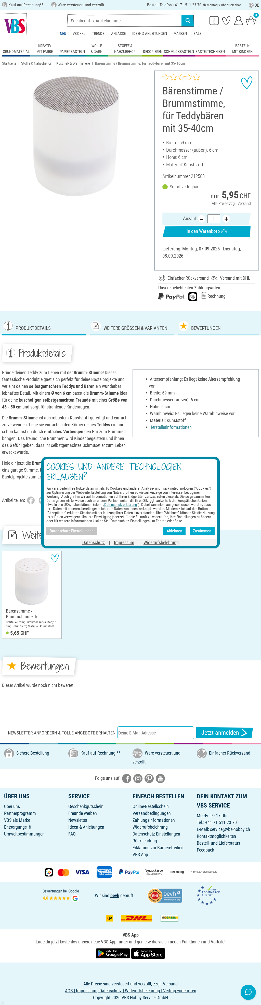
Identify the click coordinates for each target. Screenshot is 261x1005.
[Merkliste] (226, 20)
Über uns (12, 806)
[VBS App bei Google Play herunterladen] (113, 953)
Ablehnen (174, 530)
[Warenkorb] (251, 20)
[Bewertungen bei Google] (61, 895)
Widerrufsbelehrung (150, 827)
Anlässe (118, 33)
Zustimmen (202, 530)
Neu (63, 33)
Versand (244, 203)
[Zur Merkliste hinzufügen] (246, 82)
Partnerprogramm (20, 813)
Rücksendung (145, 840)
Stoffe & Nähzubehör (36, 63)
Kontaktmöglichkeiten (216, 836)
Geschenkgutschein (85, 806)
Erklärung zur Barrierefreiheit (158, 847)
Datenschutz (93, 542)
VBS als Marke (17, 820)
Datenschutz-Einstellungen (156, 834)
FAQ (72, 834)
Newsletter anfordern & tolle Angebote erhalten (61, 732)
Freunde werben (82, 813)
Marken (180, 33)
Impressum (124, 542)
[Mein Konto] (238, 20)
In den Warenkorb (203, 231)
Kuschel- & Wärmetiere (73, 63)
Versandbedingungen (152, 813)
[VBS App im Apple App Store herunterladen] (148, 953)
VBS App (140, 854)
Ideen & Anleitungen (149, 33)
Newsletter (77, 820)
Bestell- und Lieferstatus (218, 843)
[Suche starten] (187, 20)
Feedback (205, 850)
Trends (98, 33)
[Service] (214, 20)
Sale (197, 33)
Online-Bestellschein (151, 806)
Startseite (9, 63)
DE (257, 5)
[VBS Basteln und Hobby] (15, 25)
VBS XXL (79, 33)
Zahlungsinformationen (154, 820)
